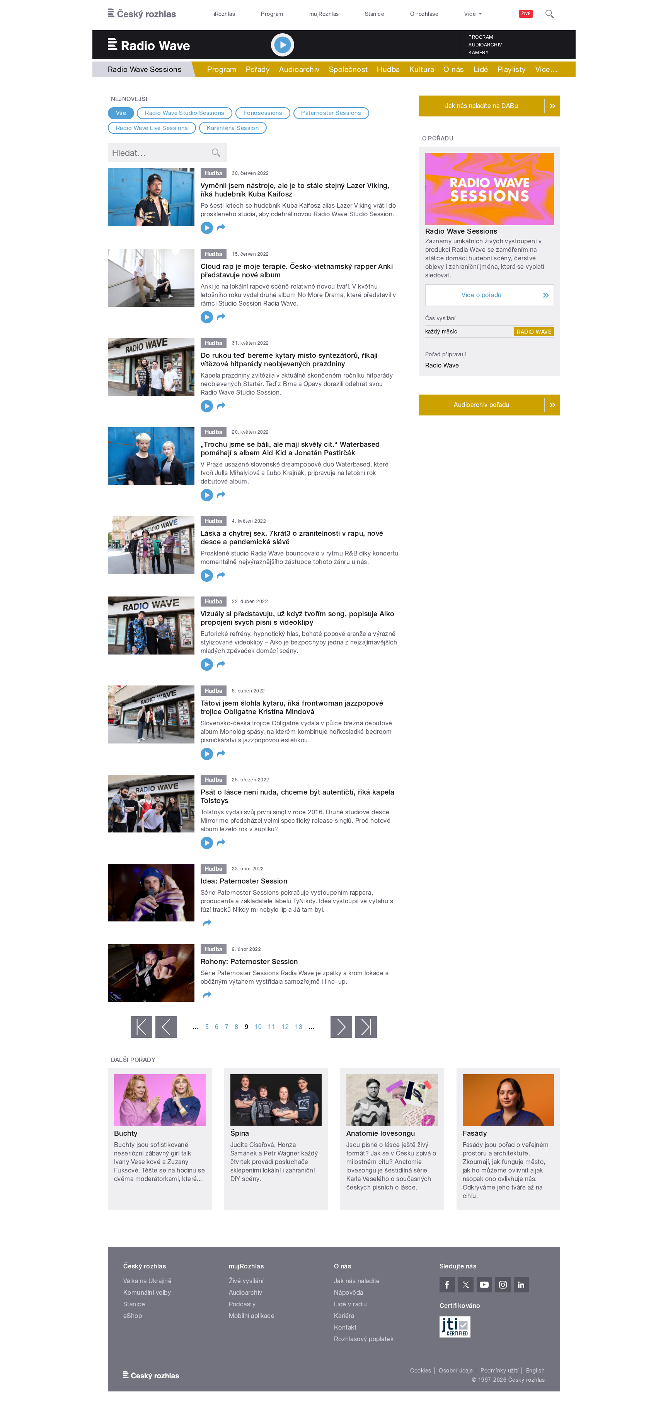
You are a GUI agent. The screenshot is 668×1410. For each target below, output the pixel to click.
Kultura (421, 69)
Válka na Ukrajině (147, 1281)
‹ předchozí (166, 1027)
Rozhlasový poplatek (364, 1339)
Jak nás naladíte (357, 1281)
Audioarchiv (485, 45)
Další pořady (133, 1059)
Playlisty (512, 69)
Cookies (420, 1370)
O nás (453, 69)
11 (271, 1027)
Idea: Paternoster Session (244, 881)
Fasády (475, 1133)
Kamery (479, 52)
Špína (239, 1133)
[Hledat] (549, 14)
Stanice (374, 14)
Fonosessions (263, 112)
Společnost (348, 69)
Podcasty (242, 1304)
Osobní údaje (456, 1370)
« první (141, 1027)
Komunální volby (147, 1292)
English (535, 1370)
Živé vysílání (246, 1281)
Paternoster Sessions (331, 112)
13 (298, 1027)
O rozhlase (424, 14)
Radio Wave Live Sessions (152, 128)
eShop (132, 1315)
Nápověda (348, 1292)
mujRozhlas (324, 14)
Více (546, 69)
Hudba (388, 69)
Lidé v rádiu (350, 1304)
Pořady (258, 69)
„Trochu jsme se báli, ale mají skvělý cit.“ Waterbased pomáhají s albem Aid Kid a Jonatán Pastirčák (290, 448)
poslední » (366, 1027)
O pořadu (438, 138)
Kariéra (344, 1315)
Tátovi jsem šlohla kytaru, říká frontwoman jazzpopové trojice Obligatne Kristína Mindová (292, 707)
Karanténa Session (233, 128)
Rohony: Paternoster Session (249, 961)
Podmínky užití (499, 1370)
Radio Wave (534, 331)
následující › (341, 1027)
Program (272, 14)
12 (285, 1027)
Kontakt (345, 1327)
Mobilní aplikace (252, 1315)
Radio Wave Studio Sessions (184, 112)
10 (258, 1027)
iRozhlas (224, 14)
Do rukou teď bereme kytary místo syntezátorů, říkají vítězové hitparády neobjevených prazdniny (289, 359)
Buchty (126, 1133)
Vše (121, 112)
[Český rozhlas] (142, 14)
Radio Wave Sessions (461, 231)
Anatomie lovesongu (380, 1133)
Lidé (481, 69)
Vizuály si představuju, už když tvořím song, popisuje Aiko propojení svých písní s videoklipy (298, 618)
